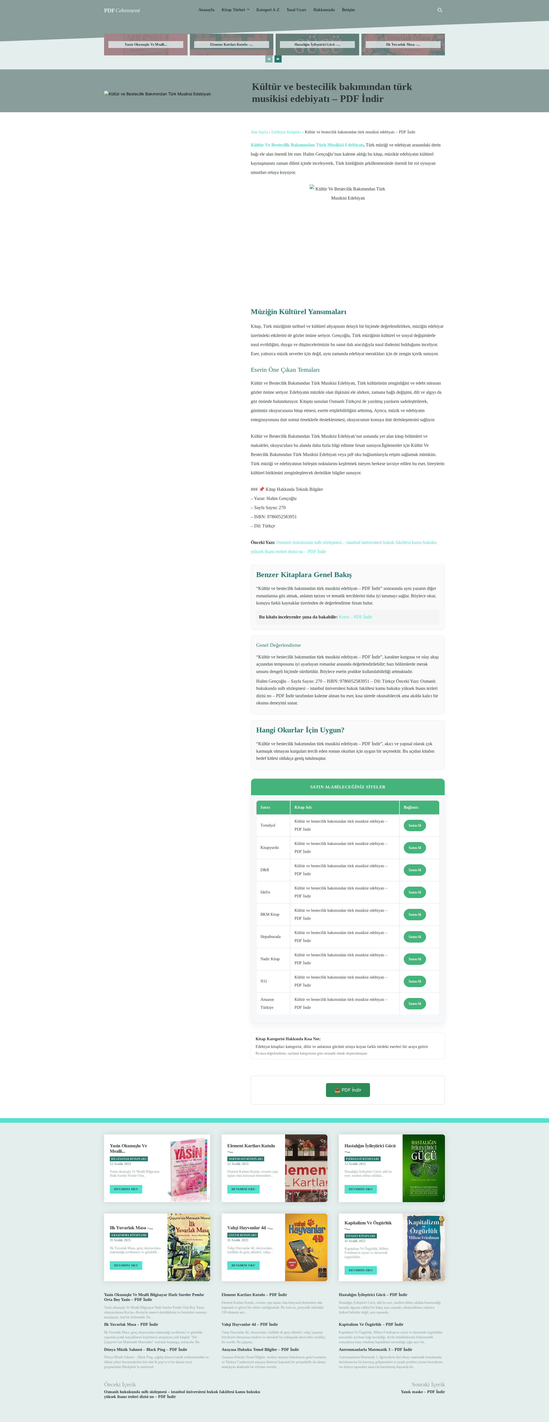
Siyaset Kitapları (360, 1236)
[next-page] (278, 59)
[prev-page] (268, 59)
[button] (440, 10)
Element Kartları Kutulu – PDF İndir (254, 1295)
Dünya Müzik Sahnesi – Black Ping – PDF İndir (145, 1349)
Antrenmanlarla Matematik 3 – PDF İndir (375, 1349)
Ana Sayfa (259, 132)
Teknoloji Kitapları (246, 1159)
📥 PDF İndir (348, 1090)
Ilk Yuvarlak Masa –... (403, 45)
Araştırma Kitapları (129, 1235)
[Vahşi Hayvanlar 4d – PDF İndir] (306, 1247)
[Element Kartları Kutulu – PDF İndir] (306, 1168)
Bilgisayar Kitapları (128, 1159)
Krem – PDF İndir (355, 616)
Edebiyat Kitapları (286, 132)
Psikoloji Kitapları (362, 1159)
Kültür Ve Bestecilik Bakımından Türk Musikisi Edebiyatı (307, 144)
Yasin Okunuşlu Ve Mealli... (146, 45)
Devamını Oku (126, 1189)
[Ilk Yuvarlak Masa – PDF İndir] (189, 1247)
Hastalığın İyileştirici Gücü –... (318, 45)
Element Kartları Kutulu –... (231, 45)
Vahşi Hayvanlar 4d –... (250, 1227)
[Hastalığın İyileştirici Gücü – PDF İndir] (424, 1168)
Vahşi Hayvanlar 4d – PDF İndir (250, 1324)
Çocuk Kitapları (243, 1235)
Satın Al (415, 825)
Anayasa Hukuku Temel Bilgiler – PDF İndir (260, 1349)
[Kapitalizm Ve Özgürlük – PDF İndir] (424, 1247)
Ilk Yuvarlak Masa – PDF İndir (131, 1324)
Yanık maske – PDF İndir (423, 1392)
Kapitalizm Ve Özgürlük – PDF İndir (371, 1324)
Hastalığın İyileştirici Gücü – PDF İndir (373, 1295)
